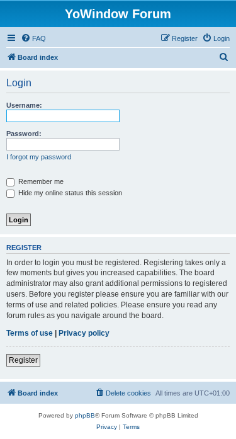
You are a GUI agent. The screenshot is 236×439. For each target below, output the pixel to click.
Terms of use (29, 333)
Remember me (40, 181)
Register (23, 360)
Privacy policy (84, 333)
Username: (24, 105)
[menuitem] (33, 38)
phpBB (85, 415)
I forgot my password (38, 157)
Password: (24, 133)
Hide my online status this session (69, 193)
